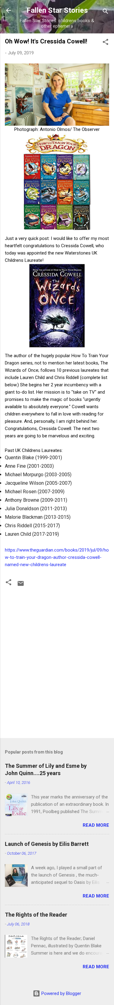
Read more (96, 825)
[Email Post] (20, 585)
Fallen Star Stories (57, 10)
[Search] (105, 12)
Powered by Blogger (60, 993)
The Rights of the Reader (36, 914)
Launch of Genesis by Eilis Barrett (47, 844)
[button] (105, 43)
